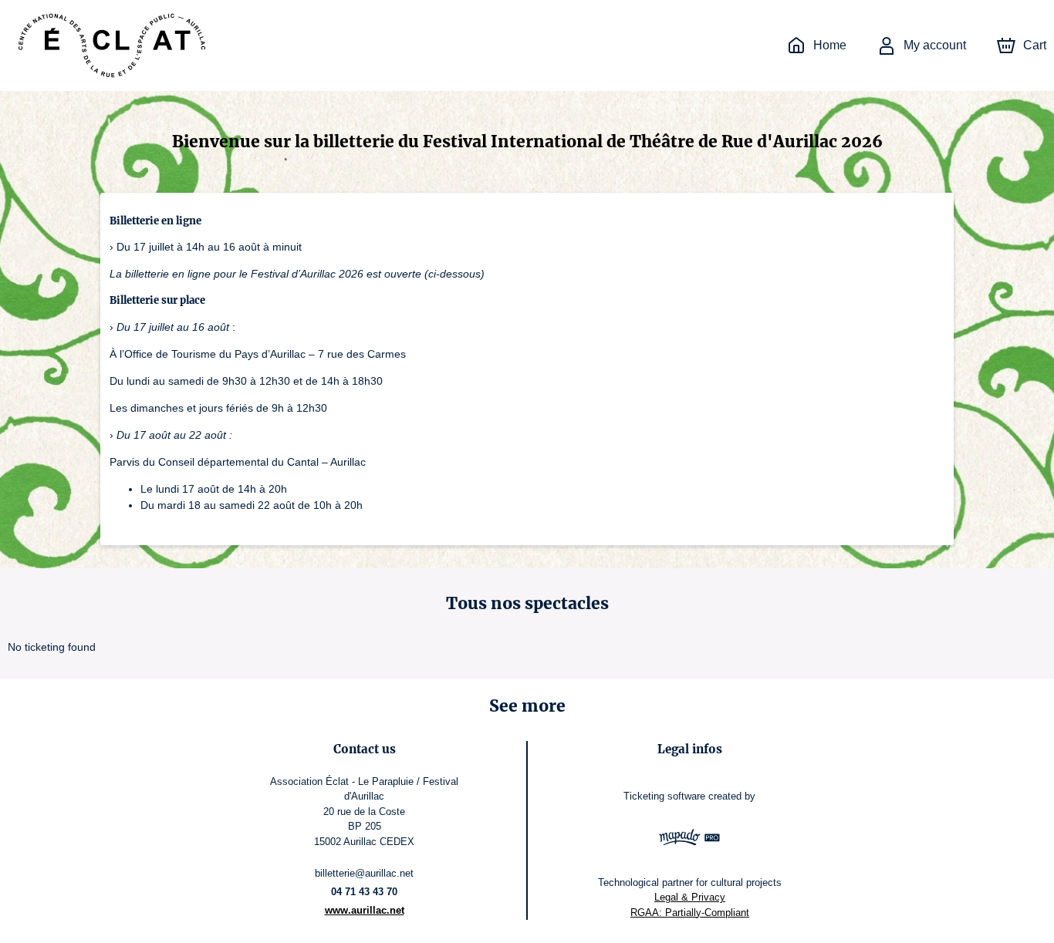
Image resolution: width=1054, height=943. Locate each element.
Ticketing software (664, 796)
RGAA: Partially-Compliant (689, 912)
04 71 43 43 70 (364, 892)
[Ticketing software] (690, 839)
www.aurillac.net (364, 910)
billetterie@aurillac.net (364, 873)
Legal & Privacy (689, 897)
